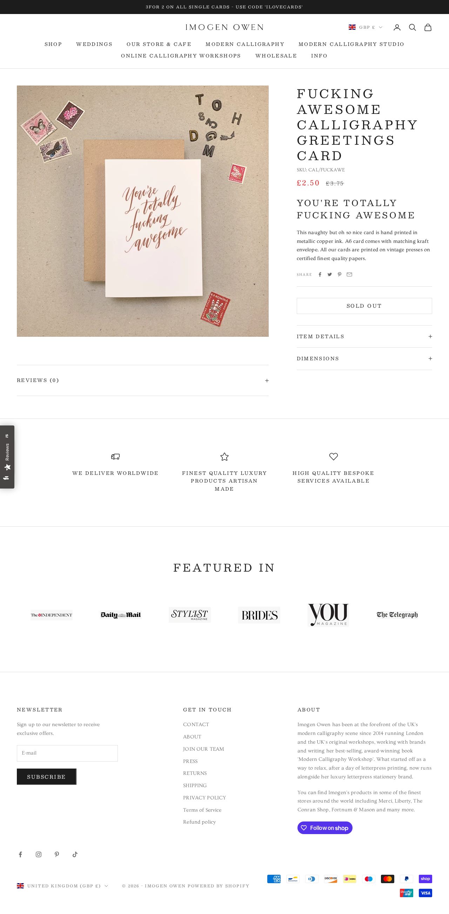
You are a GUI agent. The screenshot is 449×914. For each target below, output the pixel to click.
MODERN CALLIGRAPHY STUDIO (351, 44)
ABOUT (192, 737)
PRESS (190, 761)
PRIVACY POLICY (204, 798)
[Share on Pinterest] (339, 274)
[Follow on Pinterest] (56, 854)
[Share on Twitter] (330, 274)
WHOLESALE (276, 56)
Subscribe (46, 776)
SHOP (53, 44)
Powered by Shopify (219, 885)
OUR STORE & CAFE (159, 44)
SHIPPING (195, 786)
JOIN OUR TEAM (203, 749)
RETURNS (195, 773)
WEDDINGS (94, 44)
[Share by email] (349, 274)
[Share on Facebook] (320, 274)
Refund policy (199, 822)
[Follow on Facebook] (20, 854)
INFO (319, 56)
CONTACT (196, 725)
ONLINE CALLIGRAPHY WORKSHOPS (181, 56)
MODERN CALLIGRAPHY (245, 44)
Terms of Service (202, 810)
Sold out (364, 305)
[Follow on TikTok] (75, 854)
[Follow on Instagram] (38, 854)
